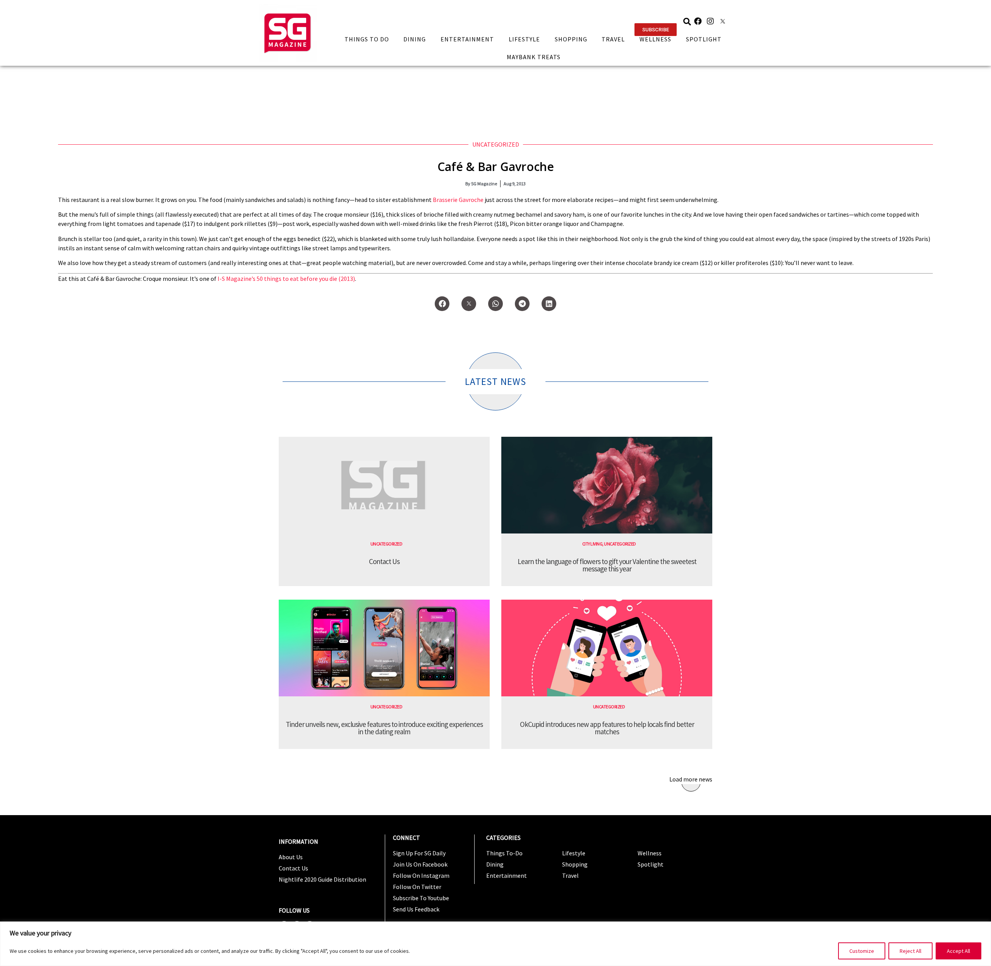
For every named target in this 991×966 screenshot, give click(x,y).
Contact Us (384, 561)
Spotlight (704, 39)
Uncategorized (495, 144)
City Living (592, 544)
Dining (414, 39)
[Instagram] (710, 21)
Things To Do (367, 39)
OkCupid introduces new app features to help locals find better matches (607, 728)
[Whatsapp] (495, 303)
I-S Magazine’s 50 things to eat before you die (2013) (286, 278)
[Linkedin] (549, 303)
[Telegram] (522, 303)
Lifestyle (524, 39)
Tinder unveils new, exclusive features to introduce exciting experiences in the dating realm (384, 728)
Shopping (571, 39)
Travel (613, 39)
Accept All (958, 950)
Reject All (910, 950)
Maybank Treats (534, 57)
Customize (861, 950)
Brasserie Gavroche (458, 199)
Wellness (655, 39)
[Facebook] (698, 21)
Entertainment (467, 39)
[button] (655, 29)
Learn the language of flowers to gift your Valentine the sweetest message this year (607, 565)
